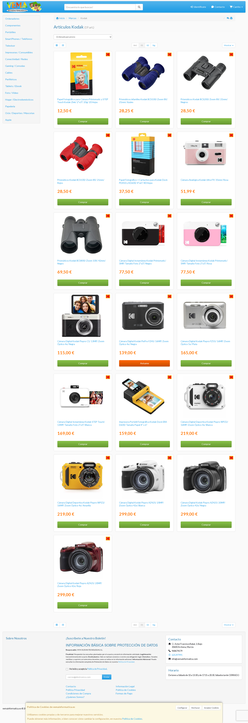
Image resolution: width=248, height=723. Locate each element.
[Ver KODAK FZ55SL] (206, 315)
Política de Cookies (132, 718)
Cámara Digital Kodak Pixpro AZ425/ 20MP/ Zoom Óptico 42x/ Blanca (141, 504)
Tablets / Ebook (13, 86)
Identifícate (199, 6)
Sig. (154, 45)
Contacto (219, 6)
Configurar (182, 707)
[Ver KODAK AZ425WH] (144, 477)
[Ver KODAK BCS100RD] (82, 154)
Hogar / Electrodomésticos (19, 99)
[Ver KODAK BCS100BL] (144, 73)
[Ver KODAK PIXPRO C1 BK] (82, 315)
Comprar (82, 121)
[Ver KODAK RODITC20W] (82, 396)
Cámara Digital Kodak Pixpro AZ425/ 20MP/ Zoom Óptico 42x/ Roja (79, 584)
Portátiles (10, 32)
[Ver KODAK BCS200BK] (206, 73)
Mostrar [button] (228, 45)
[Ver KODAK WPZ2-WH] (206, 396)
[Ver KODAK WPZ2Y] (82, 477)
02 (148, 45)
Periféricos (11, 79)
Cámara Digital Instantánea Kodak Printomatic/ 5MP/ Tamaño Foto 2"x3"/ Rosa (204, 262)
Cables (8, 72)
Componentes (12, 25)
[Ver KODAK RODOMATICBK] (144, 235)
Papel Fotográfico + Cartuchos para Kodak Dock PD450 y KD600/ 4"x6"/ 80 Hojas (143, 181)
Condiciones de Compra (78, 693)
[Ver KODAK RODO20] (82, 73)
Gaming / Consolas (15, 65)
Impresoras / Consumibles (19, 52)
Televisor (10, 45)
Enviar (106, 677)
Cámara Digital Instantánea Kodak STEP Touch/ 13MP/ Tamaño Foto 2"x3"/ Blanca (81, 423)
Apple (8, 119)
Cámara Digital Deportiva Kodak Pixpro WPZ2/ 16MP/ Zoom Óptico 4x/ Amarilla (81, 504)
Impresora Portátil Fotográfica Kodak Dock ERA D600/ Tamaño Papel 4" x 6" (143, 423)
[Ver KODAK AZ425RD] (82, 557)
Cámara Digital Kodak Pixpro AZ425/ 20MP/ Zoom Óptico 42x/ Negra (203, 504)
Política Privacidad (75, 689)
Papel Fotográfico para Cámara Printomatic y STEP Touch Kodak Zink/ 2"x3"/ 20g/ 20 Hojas (82, 101)
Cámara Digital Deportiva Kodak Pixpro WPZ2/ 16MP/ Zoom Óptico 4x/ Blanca (204, 423)
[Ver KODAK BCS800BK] (82, 235)
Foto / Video (11, 92)
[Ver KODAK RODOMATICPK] (206, 235)
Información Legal (125, 686)
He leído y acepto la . (88, 669)
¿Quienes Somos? (75, 697)
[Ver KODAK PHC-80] (144, 154)
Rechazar (195, 707)
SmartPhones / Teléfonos (18, 38)
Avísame (144, 363)
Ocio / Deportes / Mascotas (19, 113)
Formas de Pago (124, 693)
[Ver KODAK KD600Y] (144, 396)
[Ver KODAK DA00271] (206, 154)
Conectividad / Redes (16, 59)
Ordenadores (12, 18)
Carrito (237, 6)
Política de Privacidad (126, 662)
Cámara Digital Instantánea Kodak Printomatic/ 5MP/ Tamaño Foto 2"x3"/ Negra (142, 262)
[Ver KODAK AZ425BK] (206, 477)
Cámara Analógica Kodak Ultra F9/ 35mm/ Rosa (204, 180)
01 (142, 45)
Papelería (10, 106)
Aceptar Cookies (211, 707)
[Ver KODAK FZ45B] (144, 315)
